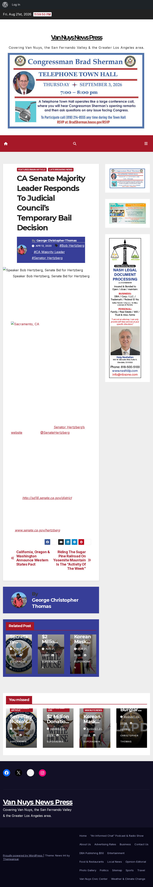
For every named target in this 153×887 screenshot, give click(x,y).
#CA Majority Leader (49, 252)
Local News (114, 861)
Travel (141, 870)
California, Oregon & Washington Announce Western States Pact (33, 558)
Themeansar (11, 859)
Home (83, 835)
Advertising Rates (105, 844)
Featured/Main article (31, 169)
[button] (74, 144)
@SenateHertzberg (55, 433)
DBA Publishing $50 (91, 853)
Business (125, 844)
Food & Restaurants (91, 861)
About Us (85, 844)
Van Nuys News (93, 710)
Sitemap (117, 870)
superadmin (18, 664)
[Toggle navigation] (146, 143)
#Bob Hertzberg (72, 246)
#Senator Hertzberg (47, 258)
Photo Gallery (87, 870)
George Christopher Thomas (56, 240)
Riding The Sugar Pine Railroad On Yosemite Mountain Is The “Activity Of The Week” (69, 560)
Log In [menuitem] (16, 4)
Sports (130, 870)
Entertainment (116, 853)
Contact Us (141, 844)
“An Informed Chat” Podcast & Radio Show (117, 835)
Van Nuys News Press (76, 37)
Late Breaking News (60, 169)
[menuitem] (5, 4)
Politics (104, 870)
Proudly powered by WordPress (23, 855)
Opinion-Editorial (136, 861)
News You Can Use (56, 709)
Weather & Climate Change (128, 878)
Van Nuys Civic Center (93, 878)
